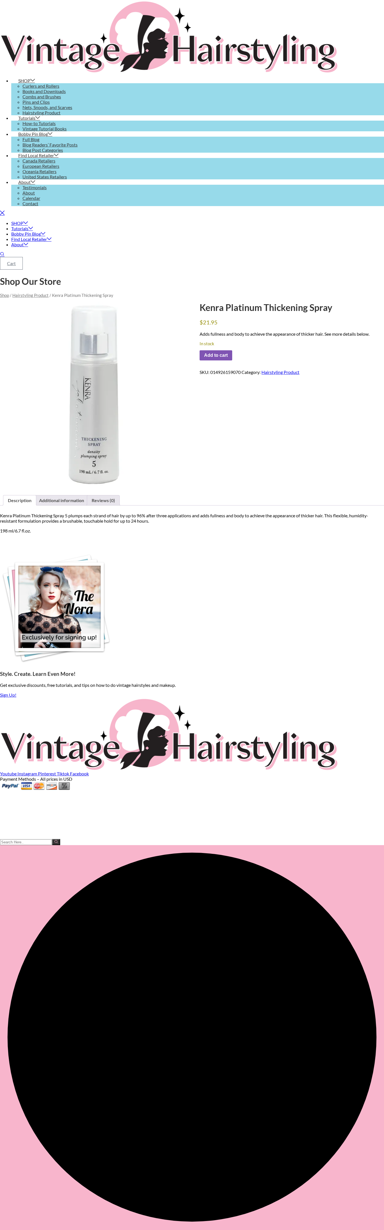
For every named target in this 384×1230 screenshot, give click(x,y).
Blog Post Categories (42, 150)
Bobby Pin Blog (33, 134)
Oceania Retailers (39, 171)
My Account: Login (18, 799)
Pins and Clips (36, 102)
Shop (4, 295)
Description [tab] (19, 500)
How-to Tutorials (39, 123)
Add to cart (216, 355)
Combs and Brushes (41, 96)
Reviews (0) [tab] (103, 500)
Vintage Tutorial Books (44, 128)
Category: (251, 372)
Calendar (31, 198)
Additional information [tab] (61, 500)
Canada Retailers (38, 160)
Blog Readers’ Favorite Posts (50, 144)
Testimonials (34, 187)
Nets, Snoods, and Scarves (47, 107)
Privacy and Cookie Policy (25, 836)
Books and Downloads (44, 91)
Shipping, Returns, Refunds (26, 825)
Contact (30, 203)
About (24, 182)
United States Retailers (44, 176)
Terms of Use (12, 831)
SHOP (24, 80)
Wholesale (10, 809)
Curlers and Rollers (40, 86)
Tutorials (26, 118)
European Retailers (40, 166)
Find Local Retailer (36, 155)
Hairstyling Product (41, 112)
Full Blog (30, 139)
